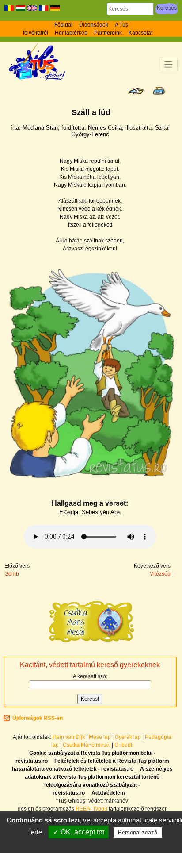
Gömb (11, 574)
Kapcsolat (140, 33)
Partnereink (108, 33)
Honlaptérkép (71, 33)
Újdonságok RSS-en (37, 718)
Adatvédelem (108, 793)
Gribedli (123, 745)
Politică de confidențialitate (95, 843)
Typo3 (100, 809)
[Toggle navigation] (168, 64)
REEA (83, 809)
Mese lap (100, 737)
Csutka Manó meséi (87, 745)
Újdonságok (93, 25)
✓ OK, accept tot (78, 832)
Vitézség (160, 574)
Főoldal (63, 25)
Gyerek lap (128, 737)
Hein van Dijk (69, 737)
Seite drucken (159, 91)
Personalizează (137, 832)
